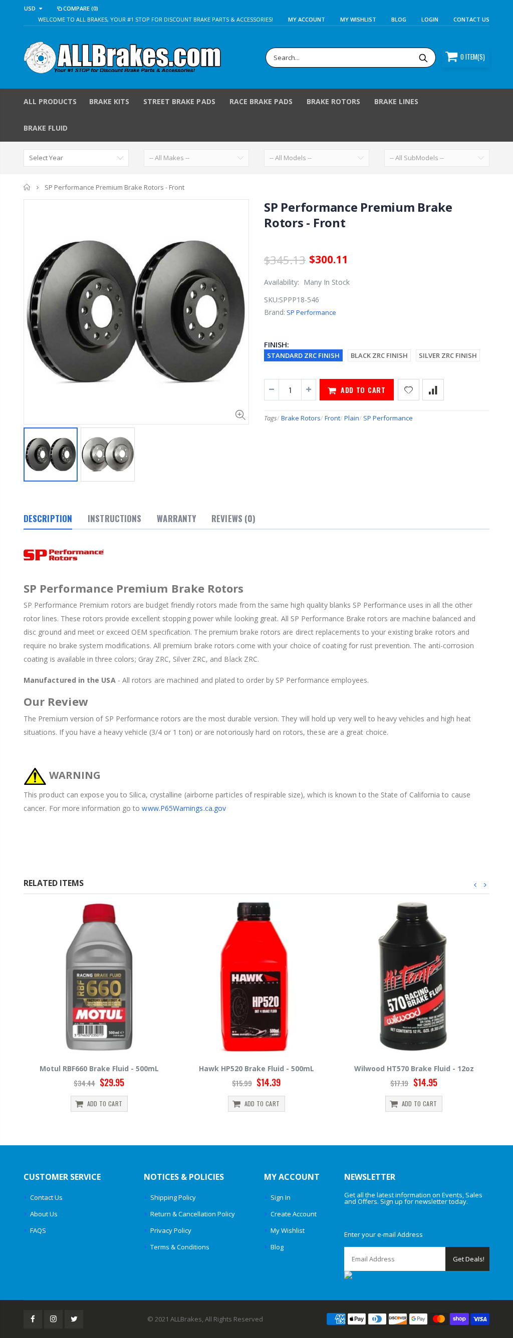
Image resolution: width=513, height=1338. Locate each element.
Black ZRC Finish (379, 355)
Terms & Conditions (179, 1246)
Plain (351, 417)
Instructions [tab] (114, 518)
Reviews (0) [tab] (233, 518)
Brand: (274, 312)
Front (332, 417)
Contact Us (471, 19)
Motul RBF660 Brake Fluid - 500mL (99, 1068)
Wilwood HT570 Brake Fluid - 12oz (414, 1068)
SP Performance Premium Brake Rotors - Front (358, 215)
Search (423, 57)
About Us (44, 1213)
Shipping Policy (173, 1197)
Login (429, 19)
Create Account (294, 1213)
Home (27, 187)
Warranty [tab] (176, 518)
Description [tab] (48, 518)
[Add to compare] (433, 389)
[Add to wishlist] (408, 389)
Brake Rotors (301, 417)
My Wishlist (288, 1230)
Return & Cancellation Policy (192, 1213)
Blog (398, 19)
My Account (306, 19)
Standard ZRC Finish (303, 355)
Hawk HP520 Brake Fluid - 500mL (256, 1068)
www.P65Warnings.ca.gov (184, 808)
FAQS (38, 1230)
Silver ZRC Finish (448, 355)
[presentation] (475, 885)
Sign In (281, 1197)
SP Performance (311, 312)
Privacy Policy (170, 1230)
